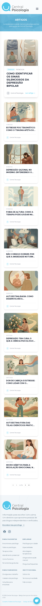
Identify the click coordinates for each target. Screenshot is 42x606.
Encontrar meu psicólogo (12, 525)
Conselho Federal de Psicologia (11, 601)
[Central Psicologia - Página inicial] (15, 7)
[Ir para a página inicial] (15, 505)
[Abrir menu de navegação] (37, 9)
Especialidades (28, 547)
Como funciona (7, 559)
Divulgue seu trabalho (10, 574)
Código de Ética (28, 601)
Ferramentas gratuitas (10, 563)
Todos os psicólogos (9, 547)
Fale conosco (27, 582)
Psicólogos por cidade (30, 543)
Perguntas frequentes (30, 564)
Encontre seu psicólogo (10, 543)
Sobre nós (26, 574)
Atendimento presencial (10, 555)
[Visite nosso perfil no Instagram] (9, 531)
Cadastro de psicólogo (10, 578)
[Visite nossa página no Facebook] (4, 531)
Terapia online (7, 551)
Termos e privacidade (30, 578)
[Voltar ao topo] (4, 602)
